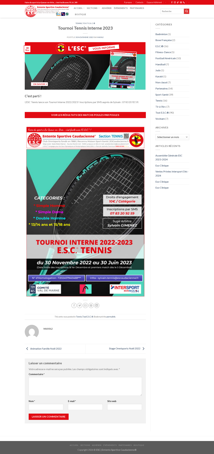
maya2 (100, 37)
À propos (128, 2)
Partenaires (161, 88)
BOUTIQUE (80, 14)
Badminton (161, 34)
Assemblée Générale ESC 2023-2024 (168, 157)
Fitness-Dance (163, 52)
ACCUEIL (78, 8)
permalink (111, 316)
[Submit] (186, 11)
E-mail (72, 401)
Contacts (139, 2)
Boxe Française (163, 40)
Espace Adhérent (154, 2)
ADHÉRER (107, 8)
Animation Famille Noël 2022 (46, 348)
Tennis (78, 23)
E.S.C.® (159, 46)
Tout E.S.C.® (88, 23)
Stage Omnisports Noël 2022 (125, 348)
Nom (32, 401)
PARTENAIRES (137, 8)
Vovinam (160, 118)
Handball (160, 64)
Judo (158, 70)
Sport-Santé (161, 94)
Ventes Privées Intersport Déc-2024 (171, 173)
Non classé (161, 82)
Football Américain (165, 58)
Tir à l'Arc (160, 106)
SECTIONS (92, 8)
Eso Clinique (162, 165)
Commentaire (36, 374)
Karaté (159, 76)
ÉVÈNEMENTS (121, 8)
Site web (111, 401)
